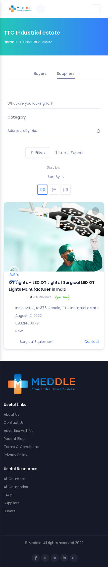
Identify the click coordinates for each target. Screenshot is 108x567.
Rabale (54, 307)
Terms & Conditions (21, 446)
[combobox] (52, 117)
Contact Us (14, 422)
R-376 (41, 307)
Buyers (40, 73)
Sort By (54, 176)
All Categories (16, 486)
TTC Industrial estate (80, 307)
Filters (40, 152)
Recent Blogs (15, 438)
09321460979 (27, 323)
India (19, 307)
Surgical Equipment (37, 341)
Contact (91, 341)
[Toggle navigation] (96, 9)
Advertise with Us (18, 430)
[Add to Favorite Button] (95, 211)
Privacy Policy (15, 454)
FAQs (8, 494)
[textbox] (52, 117)
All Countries (15, 478)
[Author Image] (14, 271)
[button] (10, 237)
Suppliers (66, 73)
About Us (11, 414)
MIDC (29, 307)
